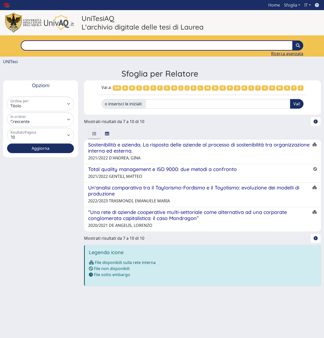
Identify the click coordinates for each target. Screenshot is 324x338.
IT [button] (306, 5)
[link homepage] (8, 5)
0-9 (117, 88)
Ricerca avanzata (287, 53)
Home (274, 5)
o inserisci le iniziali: (123, 104)
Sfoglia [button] (290, 5)
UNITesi (10, 61)
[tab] (94, 133)
